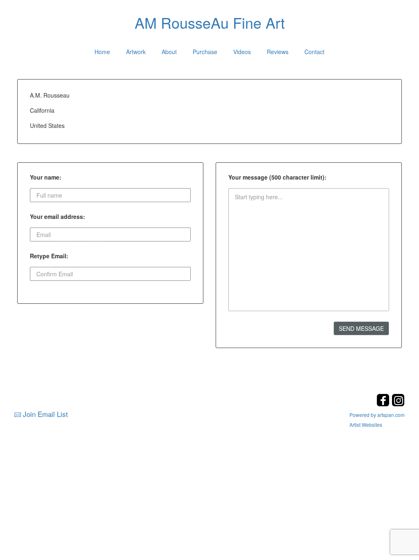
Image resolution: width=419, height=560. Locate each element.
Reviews (277, 52)
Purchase (205, 52)
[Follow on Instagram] (398, 404)
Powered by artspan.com (377, 414)
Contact (314, 52)
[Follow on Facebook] (384, 404)
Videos (242, 52)
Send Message (361, 328)
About (169, 52)
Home (102, 52)
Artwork (136, 52)
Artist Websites (365, 424)
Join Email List (45, 414)
